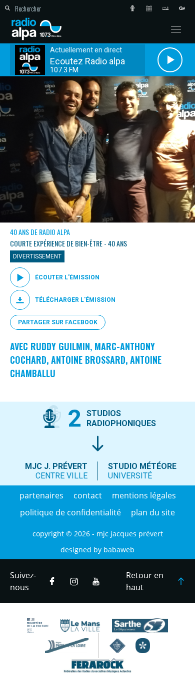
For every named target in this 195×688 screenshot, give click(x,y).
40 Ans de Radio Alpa (40, 232)
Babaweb (119, 549)
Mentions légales (144, 495)
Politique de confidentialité (70, 512)
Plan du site (153, 512)
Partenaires (42, 495)
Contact (88, 495)
